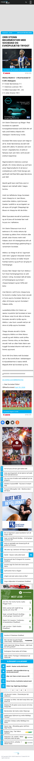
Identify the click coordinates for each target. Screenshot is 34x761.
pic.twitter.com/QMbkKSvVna (12, 380)
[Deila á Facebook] (3, 422)
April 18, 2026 (20, 387)
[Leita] (26, 2)
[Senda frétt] (12, 422)
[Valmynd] (30, 2)
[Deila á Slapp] (17, 422)
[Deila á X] (7, 422)
